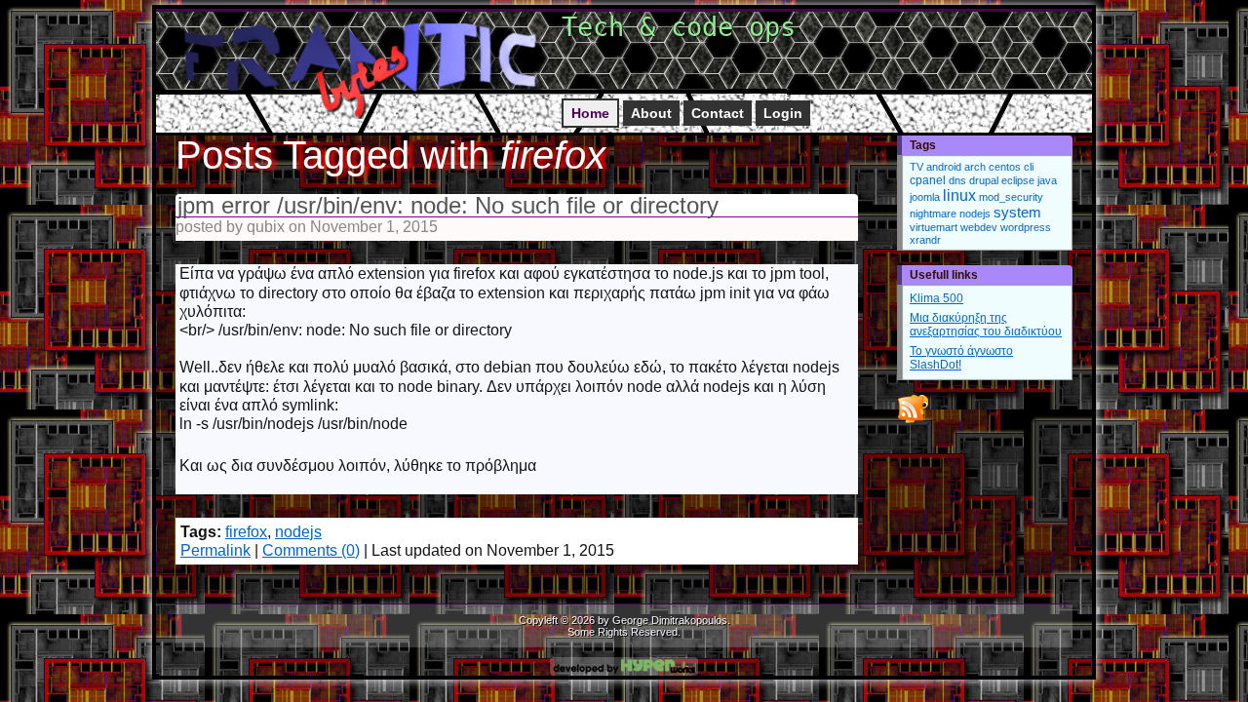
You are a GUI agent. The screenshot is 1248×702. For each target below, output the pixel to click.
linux (959, 195)
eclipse (1017, 180)
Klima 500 (936, 298)
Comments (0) (311, 550)
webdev (978, 227)
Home (590, 113)
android (943, 167)
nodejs (298, 532)
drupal (983, 180)
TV (916, 167)
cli (1029, 167)
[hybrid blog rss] (912, 421)
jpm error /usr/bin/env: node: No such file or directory (448, 205)
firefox (246, 532)
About (651, 113)
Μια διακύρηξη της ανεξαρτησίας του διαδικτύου (986, 324)
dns (957, 180)
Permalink (215, 550)
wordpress (1025, 227)
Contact (717, 113)
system (1017, 212)
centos (1005, 167)
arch (975, 167)
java (1047, 180)
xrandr (925, 240)
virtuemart (933, 227)
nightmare (933, 213)
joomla (925, 197)
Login (782, 113)
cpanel (928, 180)
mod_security (1011, 197)
